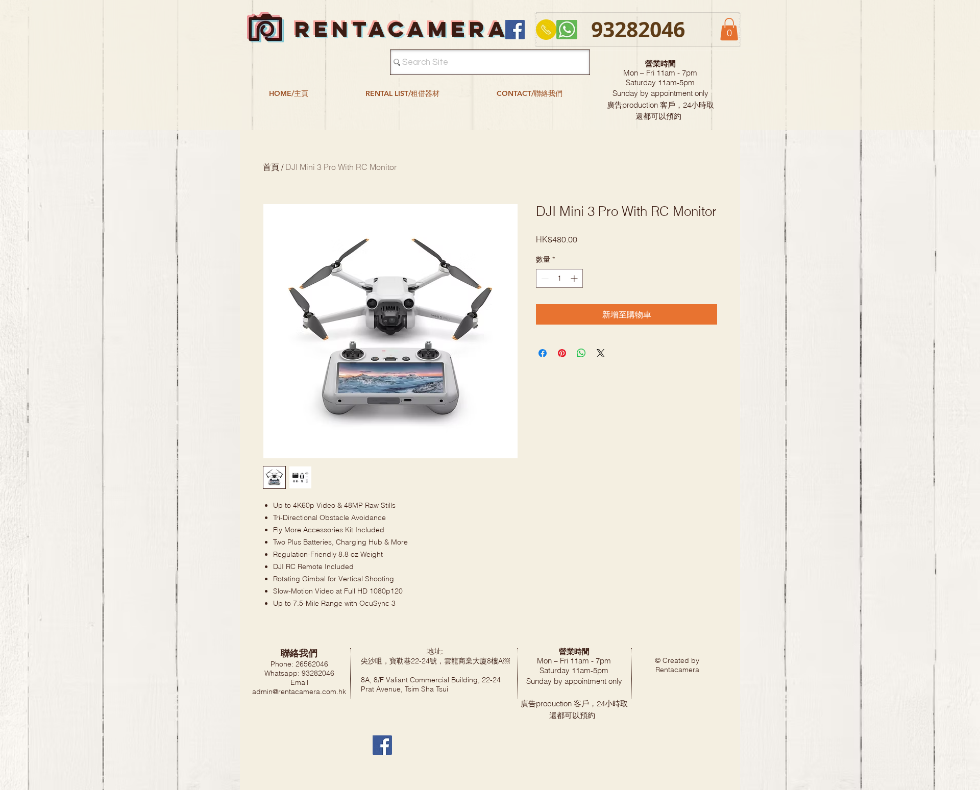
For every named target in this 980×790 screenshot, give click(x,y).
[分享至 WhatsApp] (581, 353)
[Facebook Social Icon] (515, 29)
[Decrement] (543, 278)
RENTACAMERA (402, 29)
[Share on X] (601, 353)
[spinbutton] (559, 278)
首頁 (271, 167)
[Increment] (575, 278)
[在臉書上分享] (542, 353)
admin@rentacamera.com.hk (299, 691)
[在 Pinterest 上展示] (562, 353)
